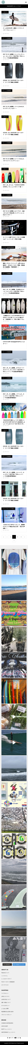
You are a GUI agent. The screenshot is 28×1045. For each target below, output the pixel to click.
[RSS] (20, 1037)
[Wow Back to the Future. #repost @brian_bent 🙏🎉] (14, 742)
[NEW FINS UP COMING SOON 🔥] (14, 897)
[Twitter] (10, 1037)
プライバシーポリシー (6, 1014)
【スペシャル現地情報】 (7, 38)
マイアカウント (4, 993)
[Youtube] (15, 1037)
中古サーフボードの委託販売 (8, 981)
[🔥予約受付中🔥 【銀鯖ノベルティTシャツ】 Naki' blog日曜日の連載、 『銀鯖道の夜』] (14, 561)
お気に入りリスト (5, 996)
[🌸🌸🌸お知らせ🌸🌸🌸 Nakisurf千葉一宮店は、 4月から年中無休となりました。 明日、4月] (14, 820)
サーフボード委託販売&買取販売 (8, 247)
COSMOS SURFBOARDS (7, 1023)
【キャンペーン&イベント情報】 (8, 221)
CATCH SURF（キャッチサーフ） (9, 404)
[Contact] (18, 1037)
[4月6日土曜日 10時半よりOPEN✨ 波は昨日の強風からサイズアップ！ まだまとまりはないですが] (14, 768)
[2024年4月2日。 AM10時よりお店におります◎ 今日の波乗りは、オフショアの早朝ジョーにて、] (14, 923)
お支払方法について (5, 999)
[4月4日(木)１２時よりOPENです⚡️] (14, 871)
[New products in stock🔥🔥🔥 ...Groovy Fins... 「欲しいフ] (14, 794)
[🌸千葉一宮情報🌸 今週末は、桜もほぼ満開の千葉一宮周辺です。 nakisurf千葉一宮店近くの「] (14, 716)
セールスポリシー (5, 1005)
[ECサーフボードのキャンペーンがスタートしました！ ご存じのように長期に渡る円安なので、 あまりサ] (14, 665)
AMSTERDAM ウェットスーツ (8, 1032)
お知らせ (5, 12)
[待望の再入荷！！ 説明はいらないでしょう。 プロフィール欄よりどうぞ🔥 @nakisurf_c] (14, 949)
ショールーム (4, 975)
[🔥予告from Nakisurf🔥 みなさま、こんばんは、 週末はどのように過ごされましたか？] (14, 691)
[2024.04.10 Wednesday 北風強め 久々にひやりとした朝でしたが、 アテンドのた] (14, 587)
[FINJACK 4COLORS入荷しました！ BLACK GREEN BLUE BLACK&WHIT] (14, 846)
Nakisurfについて (5, 972)
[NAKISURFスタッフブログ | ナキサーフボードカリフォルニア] (3, 2)
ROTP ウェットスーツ (6, 1029)
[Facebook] (12, 1037)
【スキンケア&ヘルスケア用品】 (8, 508)
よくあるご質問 (4, 1008)
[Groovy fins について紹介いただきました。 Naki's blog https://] (14, 613)
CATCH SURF (4, 1026)
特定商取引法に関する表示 (7, 1011)
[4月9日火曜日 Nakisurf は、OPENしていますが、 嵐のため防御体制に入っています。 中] (14, 639)
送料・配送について (5, 1002)
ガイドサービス (4, 984)
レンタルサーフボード (6, 978)
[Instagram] (7, 1037)
